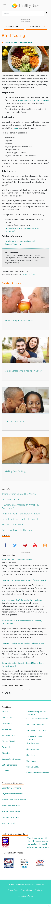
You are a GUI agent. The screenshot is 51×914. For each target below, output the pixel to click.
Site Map (10, 884)
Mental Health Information (14, 799)
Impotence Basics (11, 499)
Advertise (40, 884)
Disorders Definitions (11, 788)
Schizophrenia (32, 749)
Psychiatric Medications (12, 793)
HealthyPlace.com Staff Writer (19, 43)
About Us (20, 884)
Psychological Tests (10, 817)
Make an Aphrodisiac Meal (19, 320)
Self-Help (30, 755)
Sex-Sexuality (32, 767)
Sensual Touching (13, 244)
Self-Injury (31, 761)
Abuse (5, 711)
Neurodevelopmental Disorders (36, 713)
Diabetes (6, 753)
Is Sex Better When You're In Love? (23, 370)
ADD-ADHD (7, 717)
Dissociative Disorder (11, 759)
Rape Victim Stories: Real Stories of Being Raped (24, 580)
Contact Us (29, 884)
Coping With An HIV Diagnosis (17, 529)
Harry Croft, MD (29, 274)
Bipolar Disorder (9, 741)
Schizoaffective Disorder (37, 772)
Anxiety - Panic (9, 735)
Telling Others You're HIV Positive (19, 493)
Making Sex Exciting (15, 471)
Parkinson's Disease (35, 724)
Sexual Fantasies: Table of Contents (20, 519)
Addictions (7, 723)
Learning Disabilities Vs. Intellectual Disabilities (23, 643)
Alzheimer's (7, 729)
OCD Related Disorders (37, 718)
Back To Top (7, 693)
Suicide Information (11, 811)
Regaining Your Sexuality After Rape (21, 513)
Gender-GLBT (8, 770)
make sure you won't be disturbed (33, 100)
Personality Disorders (36, 730)
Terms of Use (13, 890)
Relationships (32, 743)
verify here (44, 847)
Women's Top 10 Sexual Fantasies (17, 559)
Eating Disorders (9, 765)
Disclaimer (39, 890)
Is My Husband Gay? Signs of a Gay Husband (22, 600)
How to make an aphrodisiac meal (20, 241)
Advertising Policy (25, 896)
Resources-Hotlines (11, 805)
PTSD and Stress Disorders (34, 738)
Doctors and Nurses (15, 420)
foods (15, 128)
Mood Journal (8, 823)
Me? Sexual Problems (13, 524)
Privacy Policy (26, 890)
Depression (7, 747)
